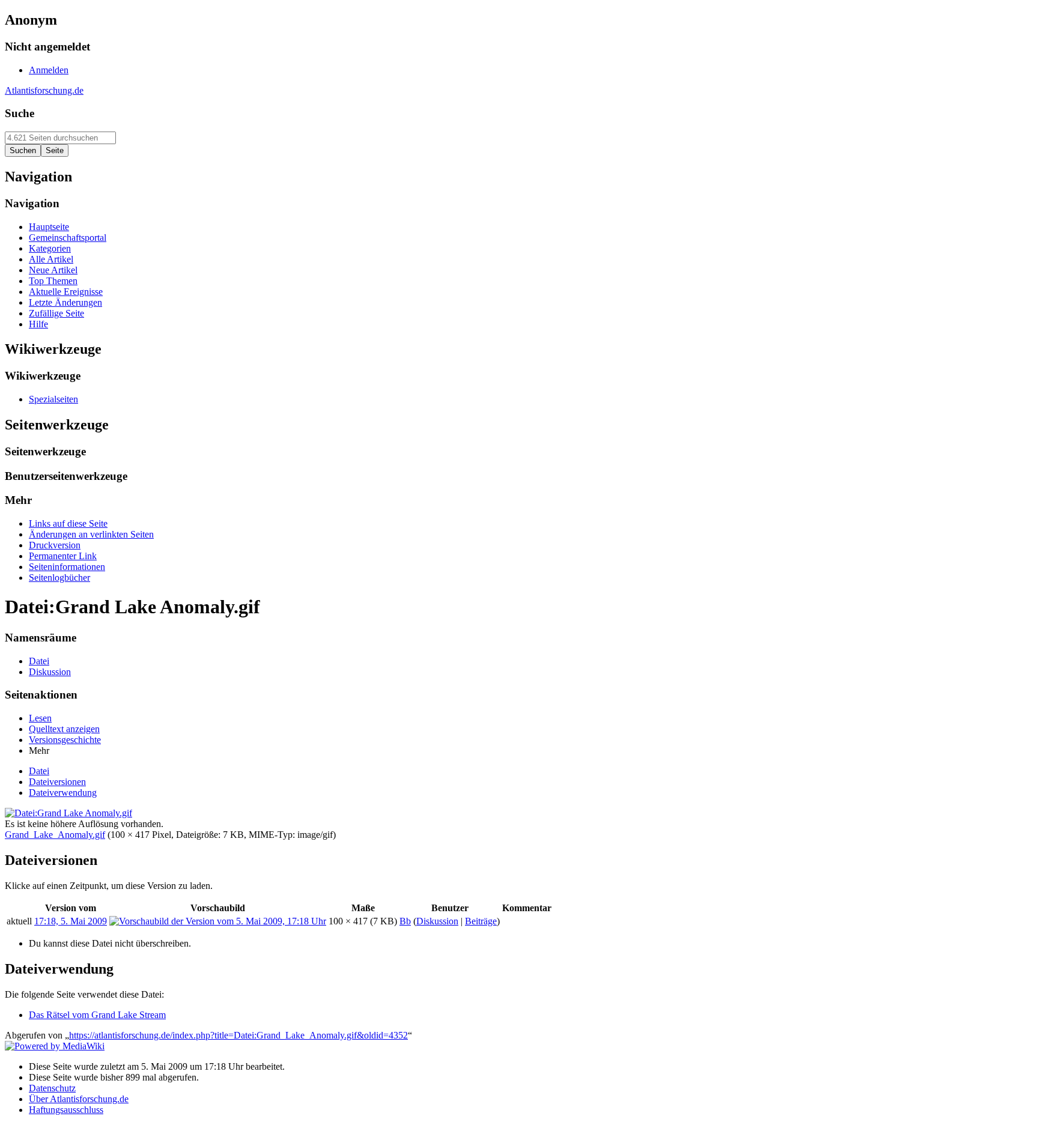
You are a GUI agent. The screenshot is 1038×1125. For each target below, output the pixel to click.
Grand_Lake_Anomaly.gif (55, 834)
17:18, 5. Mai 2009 (70, 921)
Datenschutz (52, 1088)
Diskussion (437, 921)
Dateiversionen (57, 782)
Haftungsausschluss (66, 1110)
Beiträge (481, 921)
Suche (19, 113)
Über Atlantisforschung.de (79, 1099)
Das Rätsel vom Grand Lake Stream (97, 1015)
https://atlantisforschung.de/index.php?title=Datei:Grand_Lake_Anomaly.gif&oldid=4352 (238, 1035)
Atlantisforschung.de (44, 90)
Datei (39, 771)
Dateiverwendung (63, 792)
